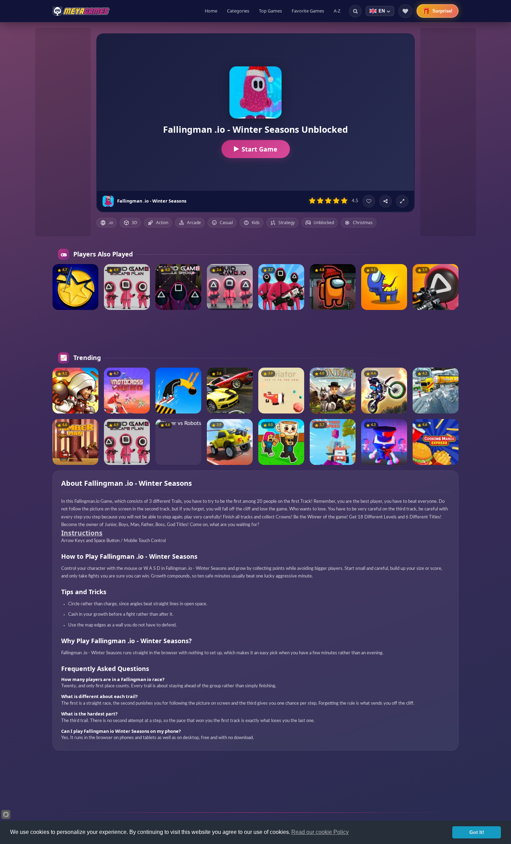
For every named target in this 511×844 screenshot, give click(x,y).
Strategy (286, 223)
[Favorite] (369, 201)
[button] (90, 272)
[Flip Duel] (178, 390)
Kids (256, 223)
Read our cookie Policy (320, 832)
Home (211, 11)
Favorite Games (308, 11)
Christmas (363, 223)
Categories (238, 11)
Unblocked (324, 223)
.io (110, 223)
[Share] (385, 201)
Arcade (194, 223)
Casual (226, 223)
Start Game (259, 149)
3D (134, 223)
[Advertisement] (63, 132)
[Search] (355, 11)
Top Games (270, 11)
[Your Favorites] (405, 11)
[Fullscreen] (402, 201)
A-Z (337, 11)
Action (162, 223)
